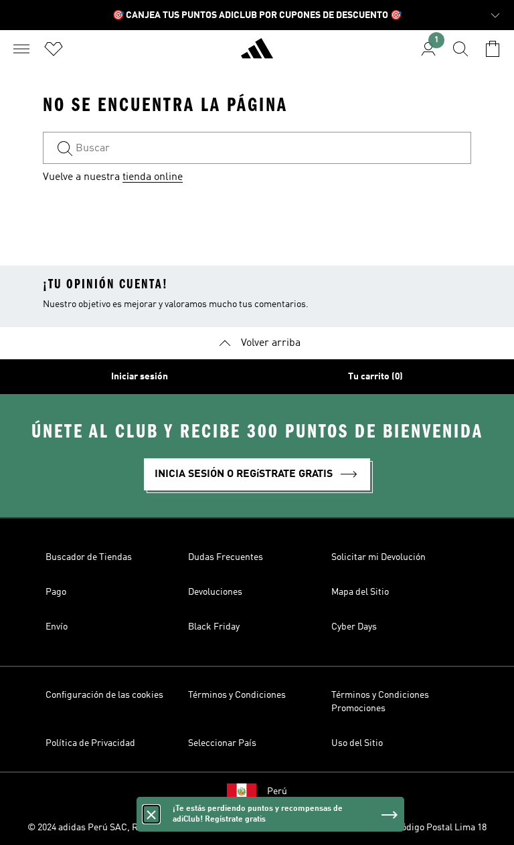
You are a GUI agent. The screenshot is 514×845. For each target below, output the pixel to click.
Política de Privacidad (90, 743)
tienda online (152, 177)
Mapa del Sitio (360, 592)
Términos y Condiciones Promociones (380, 701)
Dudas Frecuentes (225, 557)
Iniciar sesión (139, 376)
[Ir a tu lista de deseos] (53, 49)
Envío (57, 627)
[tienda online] (257, 54)
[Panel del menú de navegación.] (21, 49)
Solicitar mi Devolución (378, 557)
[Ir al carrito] (493, 49)
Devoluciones (215, 592)
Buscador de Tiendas (89, 557)
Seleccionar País (222, 743)
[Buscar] (460, 49)
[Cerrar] (151, 814)
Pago (56, 592)
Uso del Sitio (357, 743)
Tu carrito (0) (375, 376)
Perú (277, 791)
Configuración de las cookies (104, 695)
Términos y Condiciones (237, 695)
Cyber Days (354, 627)
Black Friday (214, 627)
